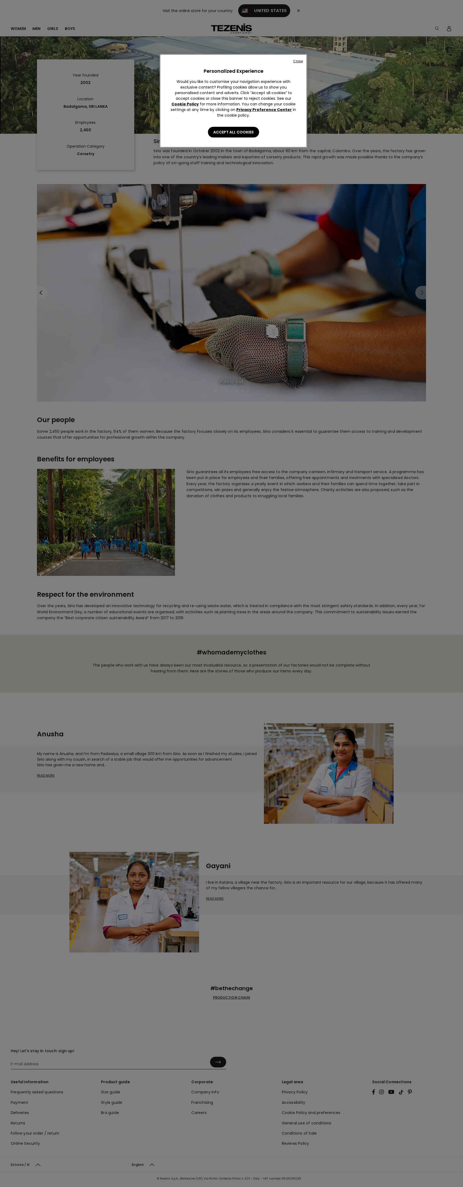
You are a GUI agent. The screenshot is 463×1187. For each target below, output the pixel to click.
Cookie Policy (185, 104)
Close (298, 61)
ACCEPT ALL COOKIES (233, 132)
